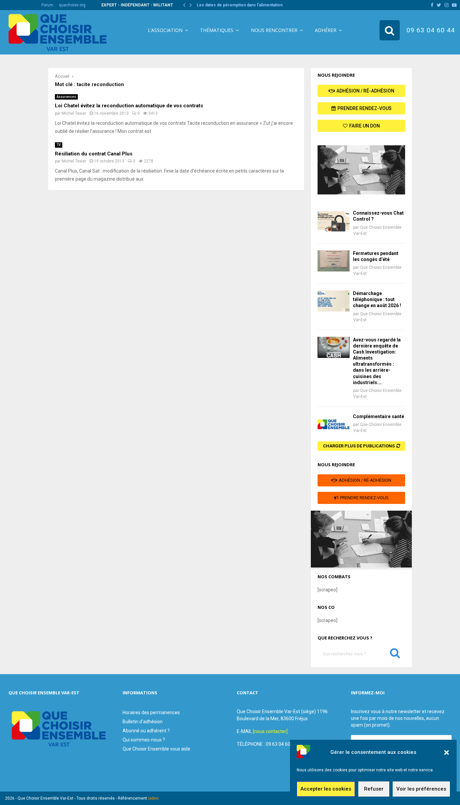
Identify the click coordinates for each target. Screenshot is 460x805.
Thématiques (216, 30)
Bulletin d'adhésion (143, 721)
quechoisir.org (72, 5)
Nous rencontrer (274, 30)
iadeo (153, 798)
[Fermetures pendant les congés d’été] (334, 260)
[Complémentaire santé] (334, 424)
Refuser (374, 789)
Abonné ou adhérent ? (146, 730)
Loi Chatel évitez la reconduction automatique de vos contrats (129, 106)
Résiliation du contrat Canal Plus (93, 154)
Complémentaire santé (378, 416)
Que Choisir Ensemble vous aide (156, 749)
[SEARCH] (395, 655)
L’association (165, 30)
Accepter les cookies (325, 789)
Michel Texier (74, 113)
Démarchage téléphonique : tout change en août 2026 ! (377, 299)
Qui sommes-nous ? (144, 739)
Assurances (66, 97)
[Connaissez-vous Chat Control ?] (334, 220)
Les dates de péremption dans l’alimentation (244, 5)
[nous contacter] (270, 731)
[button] (446, 752)
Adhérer (325, 30)
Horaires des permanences (151, 712)
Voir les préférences (421, 789)
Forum (47, 5)
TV (59, 145)
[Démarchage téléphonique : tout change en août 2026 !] (334, 301)
